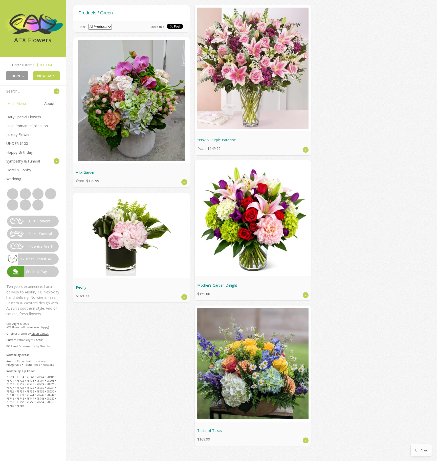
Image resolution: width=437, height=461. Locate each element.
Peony (81, 287)
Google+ (50, 193)
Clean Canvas (40, 333)
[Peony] (131, 235)
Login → (17, 76)
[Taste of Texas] (253, 363)
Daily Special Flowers (23, 116)
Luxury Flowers (18, 134)
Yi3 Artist (37, 340)
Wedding (13, 178)
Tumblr (37, 205)
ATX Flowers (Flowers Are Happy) (27, 327)
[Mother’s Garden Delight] (253, 218)
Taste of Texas (209, 430)
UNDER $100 (17, 143)
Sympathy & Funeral (23, 161)
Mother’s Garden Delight (217, 285)
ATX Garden (85, 172)
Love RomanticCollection (27, 125)
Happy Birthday (19, 152)
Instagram (12, 205)
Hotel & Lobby (18, 170)
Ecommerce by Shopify (34, 346)
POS (9, 346)
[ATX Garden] (131, 100)
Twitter (25, 193)
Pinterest (37, 193)
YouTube (25, 205)
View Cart (46, 76)
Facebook (12, 193)
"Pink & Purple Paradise (216, 139)
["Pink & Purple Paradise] (253, 68)
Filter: (82, 27)
